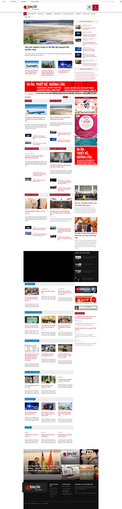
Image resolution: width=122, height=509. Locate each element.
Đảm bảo (51, 496)
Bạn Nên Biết (49, 13)
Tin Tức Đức (41, 13)
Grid (66, 97)
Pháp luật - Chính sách (58, 149)
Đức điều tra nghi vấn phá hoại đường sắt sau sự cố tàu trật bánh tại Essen (64, 190)
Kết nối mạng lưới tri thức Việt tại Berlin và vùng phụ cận (64, 328)
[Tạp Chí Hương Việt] (31, 7)
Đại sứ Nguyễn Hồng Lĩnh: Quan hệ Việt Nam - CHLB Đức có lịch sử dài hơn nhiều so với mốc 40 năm (41, 469)
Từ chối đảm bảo (53, 494)
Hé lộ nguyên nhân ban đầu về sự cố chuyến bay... (85, 76)
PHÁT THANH (13, 1)
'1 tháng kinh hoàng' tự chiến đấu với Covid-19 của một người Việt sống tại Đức (85, 318)
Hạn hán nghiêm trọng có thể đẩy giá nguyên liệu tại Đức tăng (60, 118)
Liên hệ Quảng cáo (54, 492)
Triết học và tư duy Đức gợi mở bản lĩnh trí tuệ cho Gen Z (32, 327)
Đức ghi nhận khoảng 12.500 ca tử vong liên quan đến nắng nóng (47, 48)
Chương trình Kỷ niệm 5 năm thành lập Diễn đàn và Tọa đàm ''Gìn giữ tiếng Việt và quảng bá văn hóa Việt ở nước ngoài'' (32, 357)
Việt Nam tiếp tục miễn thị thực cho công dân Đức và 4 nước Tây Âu (65, 293)
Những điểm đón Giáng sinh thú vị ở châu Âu (65, 436)
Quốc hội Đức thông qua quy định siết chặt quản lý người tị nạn (60, 166)
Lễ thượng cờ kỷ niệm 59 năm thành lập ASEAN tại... (85, 78)
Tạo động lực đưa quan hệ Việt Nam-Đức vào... (84, 72)
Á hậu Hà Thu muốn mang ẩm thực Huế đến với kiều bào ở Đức (88, 458)
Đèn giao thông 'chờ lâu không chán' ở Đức (47, 386)
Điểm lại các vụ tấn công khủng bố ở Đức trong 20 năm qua (89, 35)
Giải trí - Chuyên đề (32, 341)
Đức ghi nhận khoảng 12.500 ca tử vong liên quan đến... (86, 75)
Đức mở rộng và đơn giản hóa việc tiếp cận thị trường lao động (31, 299)
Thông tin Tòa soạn (54, 488)
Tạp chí (4, 1)
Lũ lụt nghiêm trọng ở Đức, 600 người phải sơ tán (47, 355)
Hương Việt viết (32, 13)
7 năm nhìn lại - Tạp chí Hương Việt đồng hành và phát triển (70, 459)
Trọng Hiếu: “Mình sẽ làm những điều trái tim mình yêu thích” (89, 474)
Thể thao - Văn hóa (31, 149)
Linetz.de (46, 504)
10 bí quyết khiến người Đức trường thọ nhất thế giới (65, 380)
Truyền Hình (23, 1)
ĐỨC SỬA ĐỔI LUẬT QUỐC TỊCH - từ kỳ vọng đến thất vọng (64, 414)
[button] (69, 21)
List (70, 97)
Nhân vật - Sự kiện (31, 195)
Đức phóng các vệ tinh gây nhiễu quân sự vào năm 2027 (89, 50)
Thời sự (28, 101)
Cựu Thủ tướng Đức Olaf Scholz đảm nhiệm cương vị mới (40, 235)
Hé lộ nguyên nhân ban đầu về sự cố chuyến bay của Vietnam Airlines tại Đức (31, 73)
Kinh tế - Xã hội (55, 101)
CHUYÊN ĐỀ (78, 13)
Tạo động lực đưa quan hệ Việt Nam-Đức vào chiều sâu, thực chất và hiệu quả (60, 213)
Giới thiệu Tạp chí (53, 490)
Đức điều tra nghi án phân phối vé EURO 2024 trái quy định (34, 157)
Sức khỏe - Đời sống (68, 13)
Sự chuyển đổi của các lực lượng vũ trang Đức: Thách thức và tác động (64, 356)
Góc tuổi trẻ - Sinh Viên (33, 313)
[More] (96, 253)
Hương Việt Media (35, 1)
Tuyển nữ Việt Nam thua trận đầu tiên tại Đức (39, 181)
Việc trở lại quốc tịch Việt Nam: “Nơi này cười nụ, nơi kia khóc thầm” (48, 414)
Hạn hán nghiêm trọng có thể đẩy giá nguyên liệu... (85, 73)
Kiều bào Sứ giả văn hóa (88, 264)
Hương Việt (35, 504)
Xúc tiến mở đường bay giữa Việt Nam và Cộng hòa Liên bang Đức (90, 44)
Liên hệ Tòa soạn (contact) (66, 494)
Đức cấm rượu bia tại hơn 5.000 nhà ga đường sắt (39, 144)
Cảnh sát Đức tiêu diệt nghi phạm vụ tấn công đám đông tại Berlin (90, 56)
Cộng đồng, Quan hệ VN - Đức (60, 195)
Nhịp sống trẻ (57, 13)
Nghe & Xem (27, 16)
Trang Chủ (25, 13)
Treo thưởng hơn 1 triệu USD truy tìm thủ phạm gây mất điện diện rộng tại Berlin (64, 183)
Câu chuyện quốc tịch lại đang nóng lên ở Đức (64, 72)
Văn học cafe (86, 13)
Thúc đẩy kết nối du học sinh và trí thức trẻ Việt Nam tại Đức (48, 328)
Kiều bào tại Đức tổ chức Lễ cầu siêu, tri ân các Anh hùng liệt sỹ (90, 64)
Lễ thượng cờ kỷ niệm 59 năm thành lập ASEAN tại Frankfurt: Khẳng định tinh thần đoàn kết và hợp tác (47, 74)
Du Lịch (93, 13)
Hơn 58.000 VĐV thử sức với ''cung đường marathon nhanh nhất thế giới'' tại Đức (39, 175)
